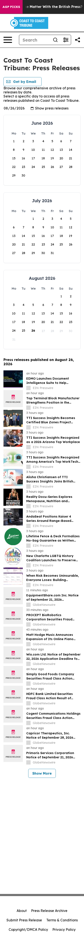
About (22, 911)
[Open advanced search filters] (66, 40)
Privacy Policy (64, 929)
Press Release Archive (49, 911)
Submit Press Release (24, 920)
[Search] (55, 40)
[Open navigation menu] (7, 40)
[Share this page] (78, 40)
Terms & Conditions (62, 920)
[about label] (28, 388)
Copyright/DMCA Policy (28, 929)
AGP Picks (11, 7)
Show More (42, 773)
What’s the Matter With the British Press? (45, 7)
